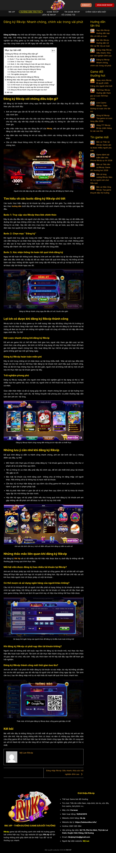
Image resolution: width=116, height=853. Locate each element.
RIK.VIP (12, 12)
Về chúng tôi (68, 15)
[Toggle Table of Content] (51, 50)
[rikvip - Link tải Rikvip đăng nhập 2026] (58, 5)
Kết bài (10, 92)
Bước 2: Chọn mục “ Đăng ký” (22, 61)
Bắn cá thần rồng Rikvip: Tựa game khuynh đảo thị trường (100, 190)
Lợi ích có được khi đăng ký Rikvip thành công (26, 67)
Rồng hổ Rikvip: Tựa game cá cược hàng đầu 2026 (101, 118)
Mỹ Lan (86, 841)
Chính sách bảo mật (96, 12)
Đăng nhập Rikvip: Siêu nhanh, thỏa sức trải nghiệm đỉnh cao (101, 53)
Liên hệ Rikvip (49, 15)
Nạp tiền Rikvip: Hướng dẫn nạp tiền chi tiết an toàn (100, 33)
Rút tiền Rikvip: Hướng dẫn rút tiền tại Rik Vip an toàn (100, 43)
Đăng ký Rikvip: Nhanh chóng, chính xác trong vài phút (100, 63)
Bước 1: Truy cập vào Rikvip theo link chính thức (27, 59)
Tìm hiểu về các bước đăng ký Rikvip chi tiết (25, 56)
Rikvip (49, 128)
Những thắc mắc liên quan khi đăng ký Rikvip (25, 80)
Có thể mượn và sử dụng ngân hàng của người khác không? (32, 85)
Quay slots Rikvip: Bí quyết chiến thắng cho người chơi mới (101, 83)
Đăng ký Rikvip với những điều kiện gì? (22, 54)
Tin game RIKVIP (72, 12)
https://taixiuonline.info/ (86, 822)
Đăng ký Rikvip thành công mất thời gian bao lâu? (29, 90)
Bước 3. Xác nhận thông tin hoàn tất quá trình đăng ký (31, 64)
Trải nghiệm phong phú (19, 74)
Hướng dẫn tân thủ (31, 12)
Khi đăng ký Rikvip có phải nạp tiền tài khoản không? (30, 87)
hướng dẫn (16, 206)
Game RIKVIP (53, 12)
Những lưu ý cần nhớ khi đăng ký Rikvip (23, 77)
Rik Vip (17, 558)
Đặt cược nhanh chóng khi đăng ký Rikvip (25, 69)
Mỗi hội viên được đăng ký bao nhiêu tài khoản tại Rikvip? (31, 82)
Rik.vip (46, 834)
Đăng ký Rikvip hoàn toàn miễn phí (23, 72)
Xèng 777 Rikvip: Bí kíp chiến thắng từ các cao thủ (101, 128)
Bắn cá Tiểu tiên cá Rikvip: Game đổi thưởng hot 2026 (100, 167)
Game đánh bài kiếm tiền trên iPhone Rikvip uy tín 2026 (101, 157)
